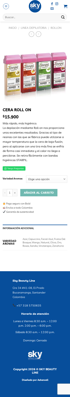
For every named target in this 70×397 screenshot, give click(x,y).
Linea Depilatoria (34, 28)
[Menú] (6, 6)
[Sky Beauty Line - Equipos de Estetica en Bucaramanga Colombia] (35, 6)
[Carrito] (65, 6)
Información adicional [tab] (18, 228)
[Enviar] (63, 17)
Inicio (13, 28)
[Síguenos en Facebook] (52, 4)
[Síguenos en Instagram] (56, 4)
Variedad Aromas (12, 178)
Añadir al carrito (39, 192)
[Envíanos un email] (52, 8)
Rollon (56, 28)
